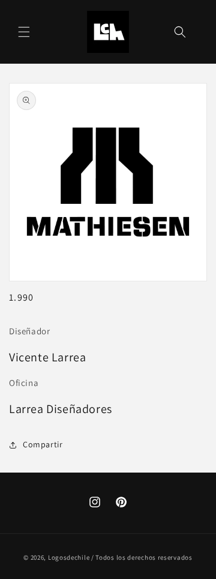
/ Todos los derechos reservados (142, 557)
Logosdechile (68, 557)
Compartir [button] (42, 444)
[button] (24, 32)
